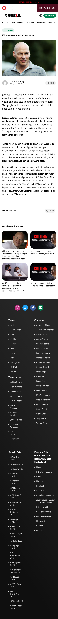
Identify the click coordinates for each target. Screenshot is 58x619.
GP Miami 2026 (14, 474)
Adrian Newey (16, 382)
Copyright (40, 530)
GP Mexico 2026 (14, 578)
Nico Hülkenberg (43, 400)
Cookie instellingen (44, 516)
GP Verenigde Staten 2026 (15, 571)
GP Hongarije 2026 (15, 527)
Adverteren (40, 490)
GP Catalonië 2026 (15, 496)
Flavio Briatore (16, 401)
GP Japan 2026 (16, 469)
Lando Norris (41, 381)
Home (38, 467)
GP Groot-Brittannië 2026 (14, 512)
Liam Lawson (41, 390)
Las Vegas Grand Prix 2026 (14, 594)
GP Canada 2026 (14, 482)
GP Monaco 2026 (15, 489)
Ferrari (13, 344)
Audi (12, 334)
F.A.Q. (38, 476)
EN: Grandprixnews (44, 472)
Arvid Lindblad (42, 334)
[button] (47, 8)
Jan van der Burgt (17, 81)
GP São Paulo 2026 (15, 585)
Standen (30, 22)
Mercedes (14, 358)
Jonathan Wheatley (14, 425)
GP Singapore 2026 (15, 563)
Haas (12, 348)
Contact (39, 526)
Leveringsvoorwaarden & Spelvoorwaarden (45, 501)
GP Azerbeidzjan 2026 (15, 555)
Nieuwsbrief (41, 521)
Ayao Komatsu (16, 396)
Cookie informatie (43, 512)
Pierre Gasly (41, 414)
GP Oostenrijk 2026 (16, 503)
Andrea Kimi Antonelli (45, 330)
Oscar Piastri (41, 409)
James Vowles (16, 420)
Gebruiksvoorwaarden (45, 495)
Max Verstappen (44, 22)
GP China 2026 (16, 464)
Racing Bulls (15, 362)
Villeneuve (8, 30)
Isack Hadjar (41, 372)
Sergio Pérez (41, 418)
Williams (13, 372)
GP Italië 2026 (16, 541)
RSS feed (40, 486)
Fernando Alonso (43, 353)
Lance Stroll (41, 376)
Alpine (13, 325)
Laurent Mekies (13, 433)
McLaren (14, 353)
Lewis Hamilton (42, 386)
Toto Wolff (14, 439)
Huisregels (40, 481)
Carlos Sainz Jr (42, 339)
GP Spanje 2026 (14, 547)
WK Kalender (17, 22)
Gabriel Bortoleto (43, 362)
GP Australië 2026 (15, 458)
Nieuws (5, 22)
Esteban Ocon (42, 348)
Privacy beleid (42, 507)
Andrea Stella (15, 391)
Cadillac (13, 339)
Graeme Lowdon (13, 413)
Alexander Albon (43, 325)
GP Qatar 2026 (16, 601)
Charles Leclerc (42, 344)
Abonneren (49, 15)
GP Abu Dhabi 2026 (16, 607)
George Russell (42, 367)
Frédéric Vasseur (13, 406)
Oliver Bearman (42, 404)
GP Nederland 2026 (16, 535)
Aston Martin (15, 330)
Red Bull (13, 367)
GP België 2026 (14, 520)
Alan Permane (16, 387)
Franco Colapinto (43, 358)
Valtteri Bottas (42, 423)
